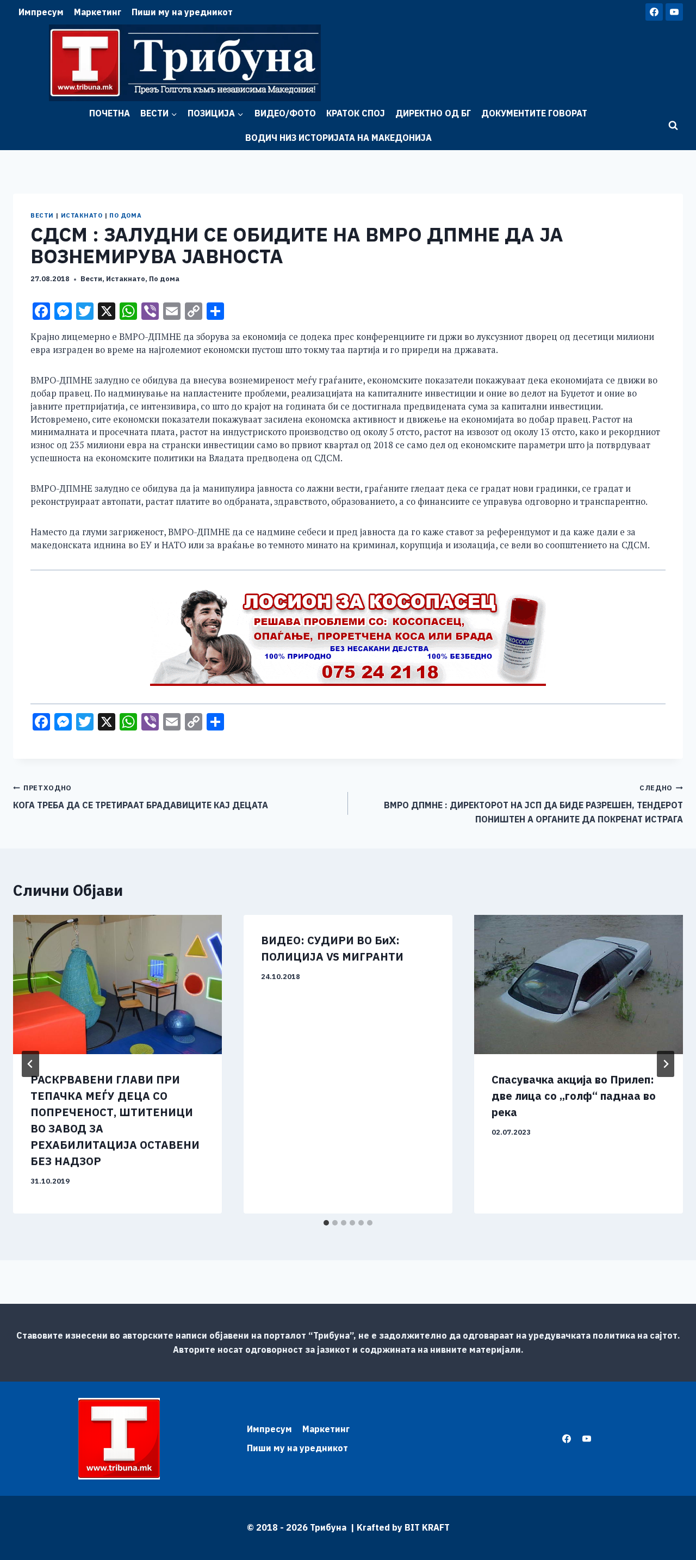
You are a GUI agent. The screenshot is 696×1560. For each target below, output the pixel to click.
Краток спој (355, 113)
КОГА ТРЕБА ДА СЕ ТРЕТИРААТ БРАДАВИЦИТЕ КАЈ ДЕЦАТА (140, 797)
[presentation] (117, 984)
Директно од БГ (433, 113)
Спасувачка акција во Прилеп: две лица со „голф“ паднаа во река (574, 1095)
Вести (42, 215)
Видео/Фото (285, 113)
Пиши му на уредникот (182, 12)
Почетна (109, 113)
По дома (125, 215)
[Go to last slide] (30, 1064)
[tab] (326, 1222)
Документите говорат (534, 113)
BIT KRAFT (427, 1527)
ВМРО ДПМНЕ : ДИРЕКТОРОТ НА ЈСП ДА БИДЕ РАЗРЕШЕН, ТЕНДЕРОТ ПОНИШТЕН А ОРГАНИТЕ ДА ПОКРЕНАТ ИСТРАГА (533, 804)
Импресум (41, 12)
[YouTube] (674, 12)
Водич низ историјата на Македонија (338, 137)
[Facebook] (654, 12)
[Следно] (665, 1064)
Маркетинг (97, 12)
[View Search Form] (673, 125)
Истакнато (82, 215)
